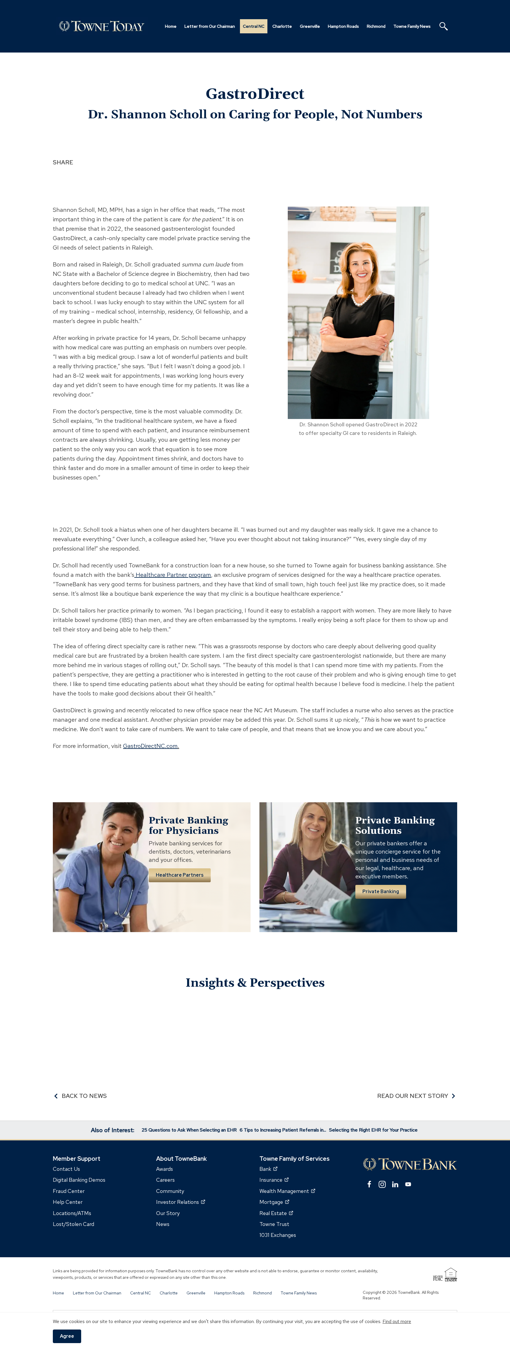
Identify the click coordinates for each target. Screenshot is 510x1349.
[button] (443, 26)
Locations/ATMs (72, 1213)
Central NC (140, 1293)
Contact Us (66, 1168)
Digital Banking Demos (79, 1180)
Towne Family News (299, 1293)
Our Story (168, 1213)
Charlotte (169, 1293)
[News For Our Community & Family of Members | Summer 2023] (103, 26)
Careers (165, 1180)
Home (58, 1293)
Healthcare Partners (180, 875)
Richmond (262, 1293)
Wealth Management (287, 1191)
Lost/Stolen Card (73, 1224)
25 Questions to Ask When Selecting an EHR (189, 1130)
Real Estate (276, 1213)
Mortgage (274, 1202)
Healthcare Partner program (172, 575)
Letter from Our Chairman (97, 1293)
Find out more (396, 1321)
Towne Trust (274, 1224)
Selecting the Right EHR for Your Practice (373, 1130)
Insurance (274, 1180)
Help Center (68, 1202)
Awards (164, 1168)
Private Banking (380, 891)
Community (170, 1191)
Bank (268, 1168)
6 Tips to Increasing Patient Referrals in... (283, 1130)
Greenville (196, 1293)
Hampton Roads (229, 1293)
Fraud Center (69, 1191)
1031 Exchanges (277, 1235)
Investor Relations (180, 1202)
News (162, 1224)
